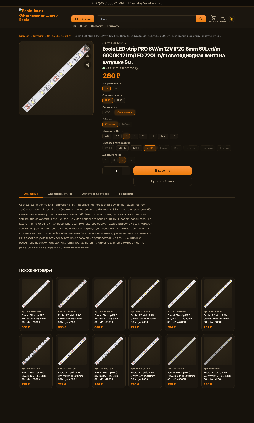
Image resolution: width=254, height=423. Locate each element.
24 (116, 88)
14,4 (163, 136)
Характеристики (60, 193)
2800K (122, 148)
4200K (136, 148)
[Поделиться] (87, 65)
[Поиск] (201, 18)
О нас (83, 26)
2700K (108, 148)
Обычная (110, 124)
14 (152, 136)
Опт (73, 26)
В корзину (162, 170)
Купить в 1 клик (162, 181)
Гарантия (126, 193)
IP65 (119, 100)
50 (131, 160)
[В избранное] (87, 47)
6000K (150, 148)
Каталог (85, 19)
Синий (163, 148)
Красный (208, 148)
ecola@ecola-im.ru (147, 3)
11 (143, 136)
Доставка (97, 26)
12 (106, 88)
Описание (31, 193)
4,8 (107, 136)
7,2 (117, 136)
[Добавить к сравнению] (87, 56)
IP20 (107, 100)
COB (107, 112)
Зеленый (191, 148)
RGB (176, 148)
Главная (24, 35)
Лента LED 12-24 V (59, 35)
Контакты (113, 26)
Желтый (224, 148)
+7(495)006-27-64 (109, 3)
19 (173, 136)
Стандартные (124, 112)
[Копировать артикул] (136, 68)
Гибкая (126, 124)
